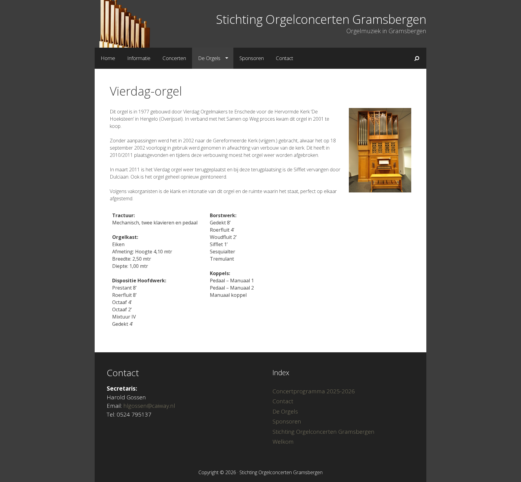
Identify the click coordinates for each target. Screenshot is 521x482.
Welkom (283, 442)
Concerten (174, 58)
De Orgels (209, 58)
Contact (284, 58)
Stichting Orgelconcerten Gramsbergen (321, 19)
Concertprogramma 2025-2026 (314, 391)
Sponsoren (251, 58)
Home (108, 58)
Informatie (138, 58)
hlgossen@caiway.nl (149, 406)
